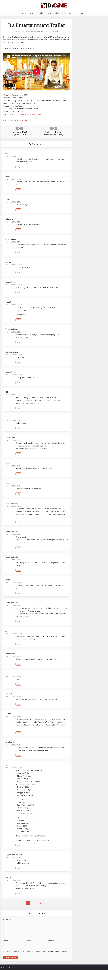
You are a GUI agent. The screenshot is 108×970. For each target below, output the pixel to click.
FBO (69, 13)
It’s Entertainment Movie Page (29, 114)
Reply (18, 167)
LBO (74, 13)
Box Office (32, 13)
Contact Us (82, 13)
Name (6, 941)
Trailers (41, 13)
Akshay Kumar (10, 120)
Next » (42, 903)
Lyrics (49, 13)
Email (28, 941)
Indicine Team (44, 31)
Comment (7, 920)
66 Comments (31, 31)
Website (51, 941)
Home (23, 13)
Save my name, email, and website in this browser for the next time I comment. (37, 951)
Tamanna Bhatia (24, 120)
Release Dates (59, 13)
